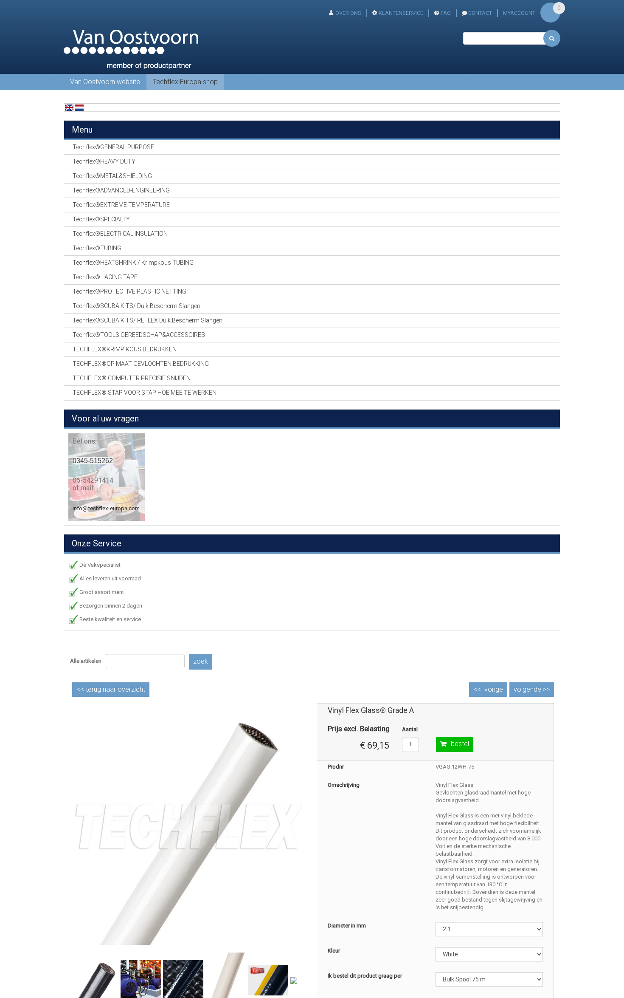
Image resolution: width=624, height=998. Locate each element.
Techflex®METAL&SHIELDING (112, 175)
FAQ (446, 13)
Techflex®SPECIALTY (101, 219)
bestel (460, 744)
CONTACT (480, 13)
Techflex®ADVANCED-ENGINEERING (121, 190)
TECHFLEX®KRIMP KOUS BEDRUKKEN (125, 349)
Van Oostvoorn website (105, 82)
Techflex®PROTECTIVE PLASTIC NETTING (129, 291)
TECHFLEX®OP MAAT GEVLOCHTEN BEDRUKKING (141, 363)
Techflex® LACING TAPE (105, 277)
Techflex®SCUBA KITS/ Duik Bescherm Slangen (136, 306)
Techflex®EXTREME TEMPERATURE (121, 204)
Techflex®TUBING (97, 248)
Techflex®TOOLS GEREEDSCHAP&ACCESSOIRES (139, 334)
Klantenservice (401, 13)
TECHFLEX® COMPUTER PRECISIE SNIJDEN (132, 378)
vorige (493, 689)
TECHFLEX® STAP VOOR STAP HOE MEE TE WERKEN (144, 392)
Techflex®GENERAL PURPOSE (113, 147)
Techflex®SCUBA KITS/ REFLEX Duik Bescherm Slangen (147, 320)
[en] (69, 107)
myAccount (519, 13)
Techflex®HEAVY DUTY (104, 161)
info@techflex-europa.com (106, 508)
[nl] (79, 107)
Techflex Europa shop (185, 82)
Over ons (348, 13)
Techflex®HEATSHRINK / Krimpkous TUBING (133, 262)
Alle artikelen (85, 661)
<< (110, 689)
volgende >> (532, 689)
